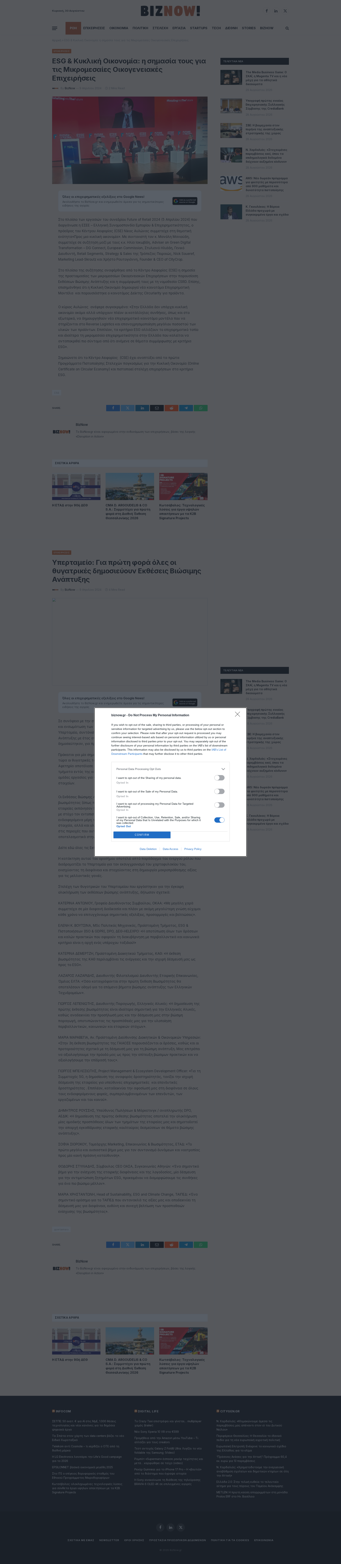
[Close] (239, 715)
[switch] (219, 777)
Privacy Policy (192, 849)
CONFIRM (142, 834)
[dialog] (170, 782)
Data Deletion (148, 849)
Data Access (170, 849)
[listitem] (170, 769)
